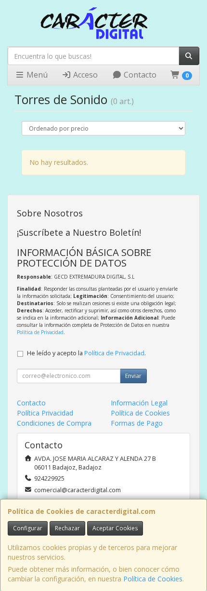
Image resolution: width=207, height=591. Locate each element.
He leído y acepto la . (86, 353)
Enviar (133, 376)
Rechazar (67, 528)
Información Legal (139, 402)
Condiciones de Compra (54, 423)
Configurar (27, 528)
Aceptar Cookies (115, 528)
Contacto (139, 74)
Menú (36, 74)
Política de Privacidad (40, 332)
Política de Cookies (152, 578)
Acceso (84, 74)
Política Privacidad (45, 412)
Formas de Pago (137, 423)
